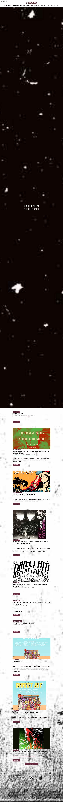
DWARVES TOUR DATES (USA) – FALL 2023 (24, 494)
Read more (16, 421)
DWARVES (28, 495)
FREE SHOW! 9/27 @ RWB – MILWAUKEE (24, 623)
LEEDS (34, 713)
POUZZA (32, 415)
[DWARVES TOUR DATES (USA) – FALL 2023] (32, 481)
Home (5, 6)
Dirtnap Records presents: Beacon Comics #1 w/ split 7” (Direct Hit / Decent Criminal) (30, 542)
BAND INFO (36, 6)
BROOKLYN (16, 755)
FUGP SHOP (22, 6)
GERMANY (33, 662)
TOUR (28, 587)
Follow (53, 6)
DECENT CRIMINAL (36, 544)
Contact (43, 6)
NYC (13, 755)
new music (27, 544)
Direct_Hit (15, 415)
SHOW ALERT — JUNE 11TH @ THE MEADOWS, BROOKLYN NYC (30, 752)
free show (18, 626)
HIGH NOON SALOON (20, 608)
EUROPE (30, 662)
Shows (9, 6)
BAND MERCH (16, 6)
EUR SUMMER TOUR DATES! (20, 661)
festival (28, 415)
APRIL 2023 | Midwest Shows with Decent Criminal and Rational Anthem (30, 585)
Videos (28, 6)
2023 (33, 454)
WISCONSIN (29, 454)
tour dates (29, 713)
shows (35, 454)
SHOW (14, 606)
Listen (48, 6)
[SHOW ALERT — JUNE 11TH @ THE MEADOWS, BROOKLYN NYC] (32, 738)
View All (31, 764)
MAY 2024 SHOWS (18, 414)
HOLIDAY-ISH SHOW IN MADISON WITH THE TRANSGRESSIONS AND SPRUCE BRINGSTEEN (31, 452)
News (32, 6)
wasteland (30, 544)
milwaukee (14, 626)
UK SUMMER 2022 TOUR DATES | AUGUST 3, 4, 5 (26, 712)
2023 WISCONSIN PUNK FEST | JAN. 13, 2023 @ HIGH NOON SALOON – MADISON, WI (31, 603)
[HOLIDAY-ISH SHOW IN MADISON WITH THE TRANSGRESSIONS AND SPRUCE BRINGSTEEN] (32, 438)
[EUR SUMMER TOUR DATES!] (32, 648)
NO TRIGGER (27, 662)
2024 (34, 415)
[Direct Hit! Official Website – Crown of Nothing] (31, 2)
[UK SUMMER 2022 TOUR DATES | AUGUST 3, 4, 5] (32, 695)
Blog (19, 415)
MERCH (22, 544)
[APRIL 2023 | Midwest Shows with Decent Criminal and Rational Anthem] (32, 571)
